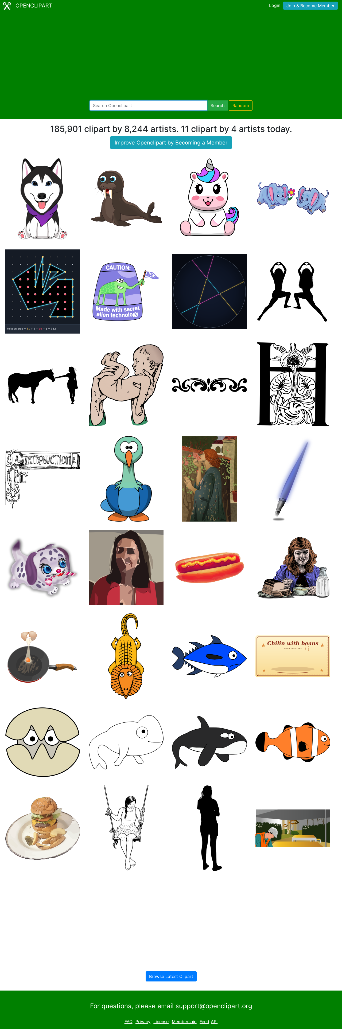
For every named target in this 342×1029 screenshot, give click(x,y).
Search (217, 105)
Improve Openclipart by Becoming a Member (171, 142)
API (214, 1021)
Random (240, 105)
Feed (204, 1021)
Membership (184, 1021)
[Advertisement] (171, 56)
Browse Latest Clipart (171, 976)
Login (274, 5)
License (161, 1021)
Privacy (142, 1021)
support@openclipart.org (214, 1006)
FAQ (129, 1021)
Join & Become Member (310, 5)
